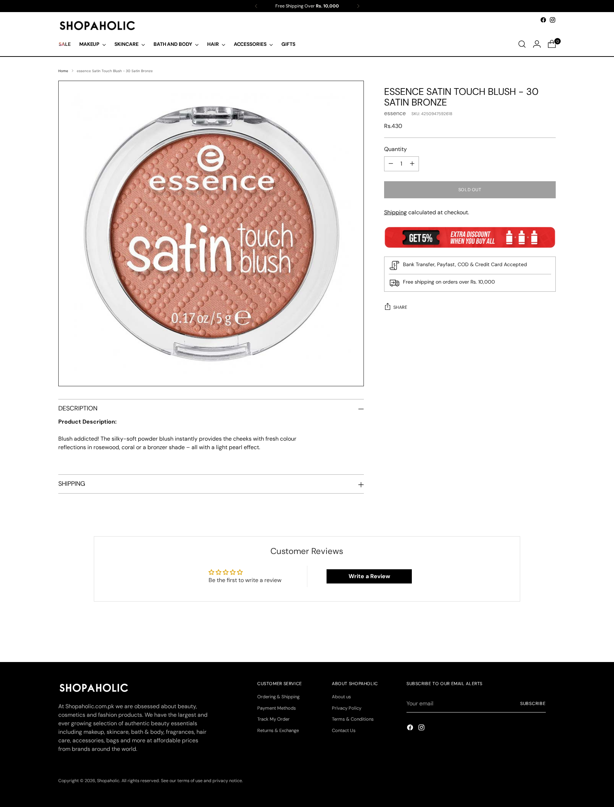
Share (400, 307)
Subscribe (533, 703)
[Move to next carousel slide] (550, 637)
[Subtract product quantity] (390, 164)
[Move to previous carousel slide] (533, 638)
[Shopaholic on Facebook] (543, 20)
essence (395, 113)
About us (341, 697)
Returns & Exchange (278, 730)
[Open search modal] (522, 44)
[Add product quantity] (412, 164)
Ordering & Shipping (278, 697)
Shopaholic (108, 781)
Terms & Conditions (353, 719)
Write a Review (369, 576)
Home (63, 71)
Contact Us (344, 730)
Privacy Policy (346, 708)
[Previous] (256, 6)
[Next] (358, 6)
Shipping (395, 212)
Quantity (395, 149)
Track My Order (273, 719)
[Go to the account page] (537, 44)
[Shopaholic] (97, 25)
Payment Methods (276, 708)
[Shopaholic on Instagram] (552, 20)
